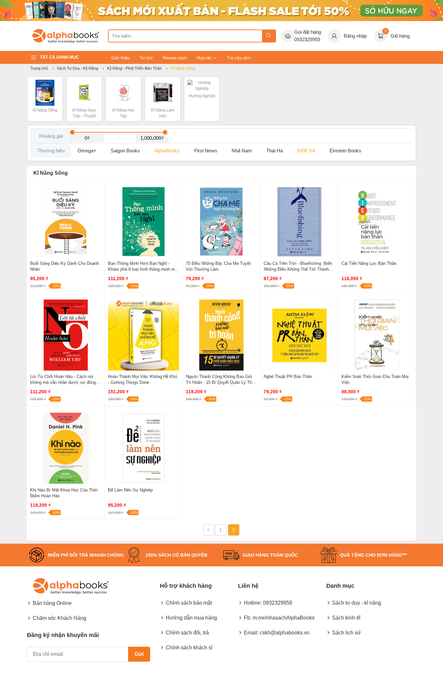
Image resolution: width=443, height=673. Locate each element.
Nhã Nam (242, 150)
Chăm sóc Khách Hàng (59, 618)
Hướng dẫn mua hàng (191, 617)
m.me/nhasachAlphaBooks (284, 617)
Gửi (139, 654)
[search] (268, 36)
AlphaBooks (167, 150)
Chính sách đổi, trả (187, 632)
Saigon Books (125, 150)
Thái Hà (274, 150)
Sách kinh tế (346, 617)
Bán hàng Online (52, 603)
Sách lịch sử (346, 632)
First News (205, 150)
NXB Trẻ (306, 150)
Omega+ (87, 150)
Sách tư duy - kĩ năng (356, 603)
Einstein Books (345, 150)
